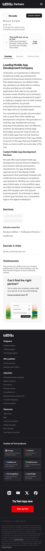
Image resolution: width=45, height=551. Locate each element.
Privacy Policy (7, 547)
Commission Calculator (11, 432)
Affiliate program (9, 349)
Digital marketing (9, 381)
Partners (19, 4)
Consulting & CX (9, 392)
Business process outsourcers (13, 396)
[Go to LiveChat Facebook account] (36, 493)
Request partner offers (11, 367)
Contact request (34, 15)
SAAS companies (9, 403)
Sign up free (22, 509)
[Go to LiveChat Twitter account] (27, 493)
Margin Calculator (9, 425)
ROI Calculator (8, 429)
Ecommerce (7, 385)
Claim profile (35, 42)
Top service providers (10, 421)
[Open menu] (41, 4)
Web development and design (13, 377)
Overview (8, 56)
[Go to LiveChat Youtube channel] (18, 493)
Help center (7, 414)
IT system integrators (10, 400)
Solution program (9, 346)
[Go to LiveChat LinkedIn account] (9, 493)
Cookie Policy (18, 539)
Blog (5, 417)
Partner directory (9, 363)
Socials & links (33, 56)
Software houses (9, 388)
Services (19, 56)
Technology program (10, 353)
